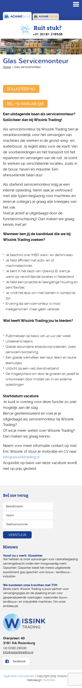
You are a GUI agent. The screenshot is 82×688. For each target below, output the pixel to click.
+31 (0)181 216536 (14, 648)
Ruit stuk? (47, 30)
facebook (19, 661)
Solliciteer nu (21, 89)
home (7, 67)
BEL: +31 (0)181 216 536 (25, 104)
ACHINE (20, 16)
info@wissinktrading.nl (21, 457)
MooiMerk (49, 680)
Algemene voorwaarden (18, 676)
